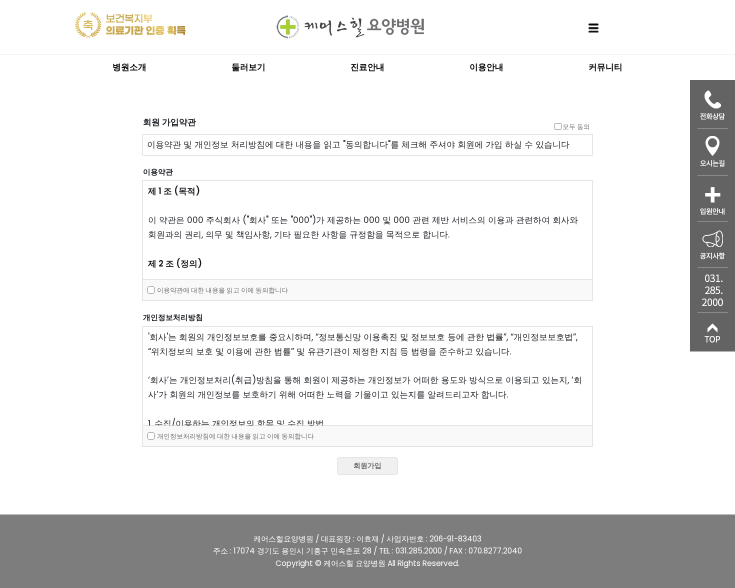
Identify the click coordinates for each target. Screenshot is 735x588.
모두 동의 (576, 127)
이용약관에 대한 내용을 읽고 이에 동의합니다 (222, 290)
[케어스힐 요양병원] (350, 27)
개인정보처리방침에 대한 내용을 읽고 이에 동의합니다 (235, 436)
